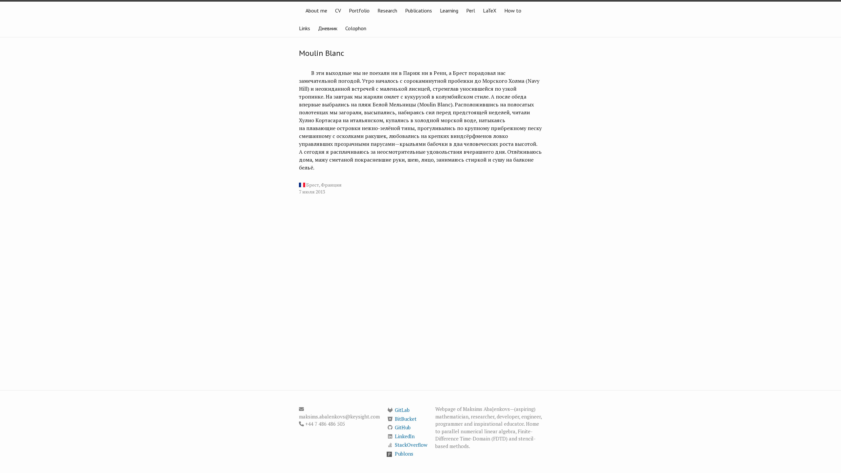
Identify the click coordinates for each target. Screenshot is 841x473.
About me (316, 10)
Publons (404, 453)
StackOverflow (411, 444)
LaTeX (489, 10)
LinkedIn (405, 436)
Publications (418, 10)
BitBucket (406, 419)
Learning (449, 10)
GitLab (402, 410)
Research (387, 10)
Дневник (327, 28)
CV (338, 10)
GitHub (403, 427)
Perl (470, 10)
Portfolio (359, 10)
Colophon (355, 28)
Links (304, 28)
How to (512, 10)
